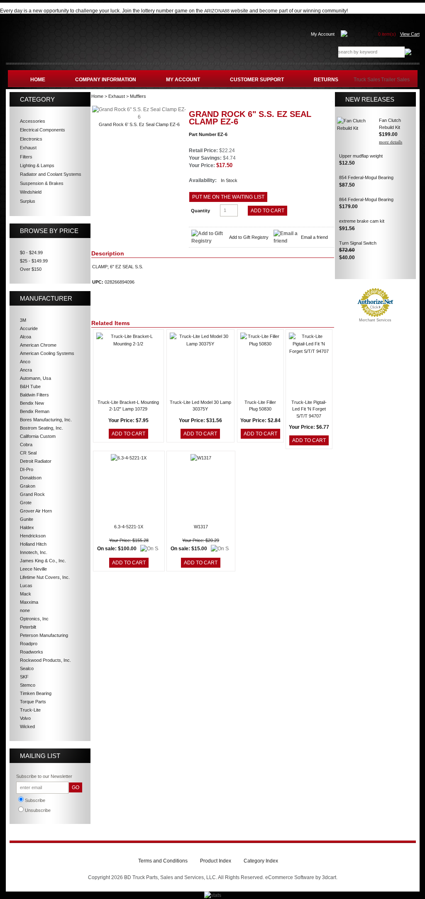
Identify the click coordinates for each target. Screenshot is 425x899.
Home (37, 80)
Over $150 (31, 269)
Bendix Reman (34, 411)
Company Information (105, 80)
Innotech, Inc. (33, 552)
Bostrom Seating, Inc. (41, 427)
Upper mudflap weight (361, 155)
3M (23, 320)
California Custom (38, 436)
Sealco (27, 668)
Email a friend (314, 237)
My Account (323, 34)
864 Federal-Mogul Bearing (366, 199)
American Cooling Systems (47, 353)
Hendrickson (33, 535)
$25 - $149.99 (34, 260)
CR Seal (28, 452)
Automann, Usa (35, 378)
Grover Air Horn (36, 510)
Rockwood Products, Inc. (45, 660)
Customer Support (257, 80)
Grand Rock (32, 494)
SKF (24, 676)
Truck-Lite (30, 709)
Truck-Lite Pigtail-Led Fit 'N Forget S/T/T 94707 (309, 409)
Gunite (26, 519)
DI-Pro (26, 469)
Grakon (27, 486)
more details (390, 141)
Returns (326, 80)
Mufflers (138, 96)
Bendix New (32, 403)
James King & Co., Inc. (43, 560)
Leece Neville (33, 568)
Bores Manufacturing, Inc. (46, 419)
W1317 (201, 526)
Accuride (29, 328)
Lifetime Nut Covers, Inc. (45, 577)
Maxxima (29, 602)
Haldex (27, 527)
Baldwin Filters (34, 394)
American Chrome (38, 345)
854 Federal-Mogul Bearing (366, 177)
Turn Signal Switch (357, 243)
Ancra (26, 369)
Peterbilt (28, 626)
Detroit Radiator (35, 461)
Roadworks (31, 651)
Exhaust (116, 96)
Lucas (26, 585)
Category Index (261, 861)
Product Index (215, 861)
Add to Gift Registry (249, 237)
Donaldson (31, 477)
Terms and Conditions (163, 861)
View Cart (410, 34)
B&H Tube (30, 386)
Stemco (27, 685)
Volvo (25, 718)
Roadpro (28, 643)
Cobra (26, 444)
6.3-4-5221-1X (128, 526)
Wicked (27, 726)
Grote (26, 502)
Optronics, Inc (34, 618)
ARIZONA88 (217, 10)
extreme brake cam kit (361, 221)
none (25, 610)
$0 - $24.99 (31, 252)
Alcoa (25, 336)
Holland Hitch (33, 544)
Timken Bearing (35, 693)
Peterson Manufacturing (44, 635)
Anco (25, 361)
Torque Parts (33, 701)
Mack (25, 593)
